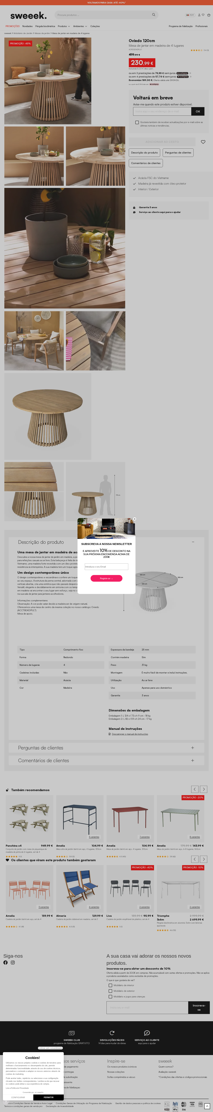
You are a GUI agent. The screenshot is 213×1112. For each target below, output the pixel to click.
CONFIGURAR (18, 1097)
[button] (6, 1101)
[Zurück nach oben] (207, 1106)
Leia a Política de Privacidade (17, 1088)
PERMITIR (48, 1097)
